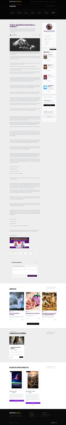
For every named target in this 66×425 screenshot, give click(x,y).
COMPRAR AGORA (17, 400)
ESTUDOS (40, 1)
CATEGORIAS (32, 1)
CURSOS (44, 1)
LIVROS (47, 1)
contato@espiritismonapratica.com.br (16, 35)
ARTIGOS (36, 1)
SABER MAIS (16, 402)
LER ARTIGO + (38, 318)
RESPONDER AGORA (49, 116)
